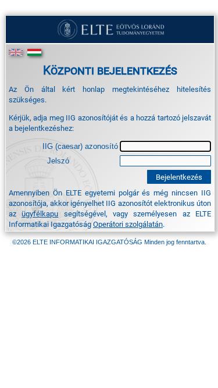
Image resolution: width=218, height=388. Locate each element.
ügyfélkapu (40, 213)
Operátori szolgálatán (128, 224)
